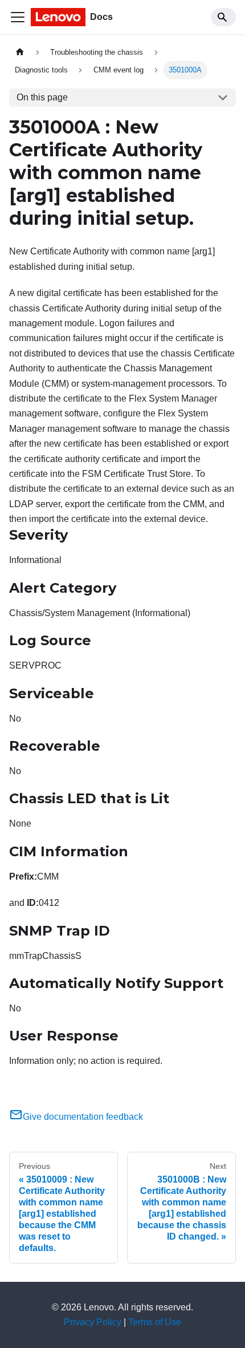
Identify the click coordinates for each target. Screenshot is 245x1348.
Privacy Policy (92, 1322)
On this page (42, 97)
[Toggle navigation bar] (17, 17)
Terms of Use (154, 1322)
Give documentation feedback (83, 1117)
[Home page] (20, 52)
